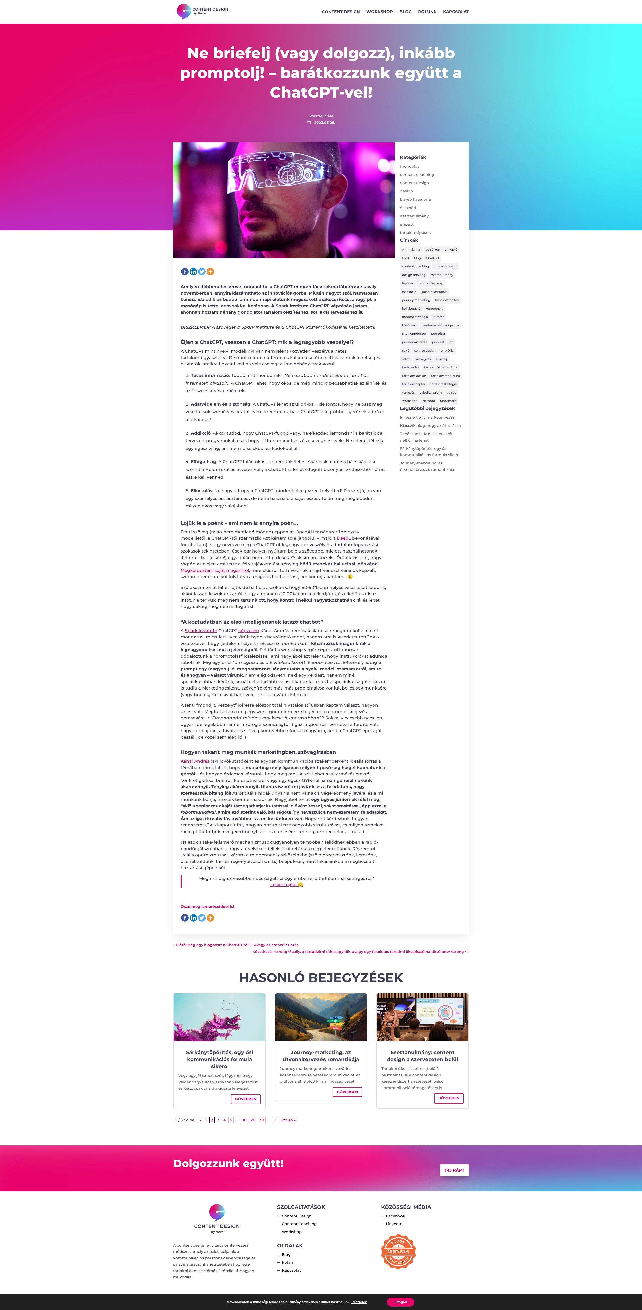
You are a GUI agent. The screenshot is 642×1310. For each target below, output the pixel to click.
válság (451, 392)
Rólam (288, 1262)
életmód (408, 207)
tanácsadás (410, 367)
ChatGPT (432, 258)
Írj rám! (454, 1170)
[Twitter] (202, 271)
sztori (406, 359)
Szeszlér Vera (321, 116)
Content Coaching (299, 1223)
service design (425, 350)
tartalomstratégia (443, 384)
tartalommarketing (445, 376)
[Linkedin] (193, 271)
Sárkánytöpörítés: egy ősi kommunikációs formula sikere (219, 1059)
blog (417, 258)
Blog (405, 12)
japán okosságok (434, 292)
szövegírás (423, 359)
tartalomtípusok (415, 232)
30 (261, 1120)
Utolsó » (288, 1120)
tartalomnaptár (413, 384)
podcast (438, 342)
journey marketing (416, 300)
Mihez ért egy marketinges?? (427, 417)
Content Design (341, 12)
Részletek (359, 1302)
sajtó (405, 350)
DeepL (344, 538)
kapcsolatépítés (447, 300)
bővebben (245, 1099)
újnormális (448, 401)
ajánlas (415, 249)
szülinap (442, 359)
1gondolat (409, 166)
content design (414, 182)
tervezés (408, 392)
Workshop (379, 12)
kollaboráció (411, 308)
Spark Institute (201, 630)
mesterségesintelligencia (440, 325)
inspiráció (409, 292)
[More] (210, 271)
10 (245, 1120)
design (406, 191)
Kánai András (195, 761)
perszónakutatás (414, 342)
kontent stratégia (415, 317)
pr (451, 342)
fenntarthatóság (431, 283)
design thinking (413, 275)
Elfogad (400, 1302)
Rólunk (427, 12)
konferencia (434, 308)
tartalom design (414, 376)
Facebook (395, 1216)
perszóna (438, 333)
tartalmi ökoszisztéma (440, 367)
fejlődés (408, 283)
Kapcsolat (456, 12)
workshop (409, 401)
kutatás (438, 317)
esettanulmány (414, 216)
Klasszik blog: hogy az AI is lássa (430, 425)
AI (403, 249)
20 (253, 1120)
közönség (409, 325)
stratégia (447, 350)
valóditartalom (431, 392)
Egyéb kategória (415, 199)
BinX (405, 258)
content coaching (417, 174)
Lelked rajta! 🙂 (286, 884)
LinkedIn (394, 1223)
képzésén (248, 630)
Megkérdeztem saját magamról (215, 570)
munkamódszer (414, 333)
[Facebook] (185, 271)
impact (407, 224)
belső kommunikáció (441, 249)
